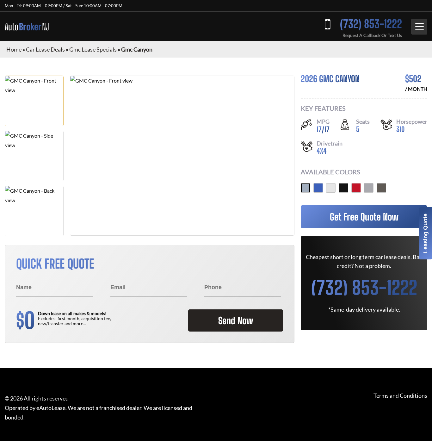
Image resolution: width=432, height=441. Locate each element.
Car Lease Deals (45, 49)
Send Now (235, 320)
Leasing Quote (425, 233)
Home (14, 49)
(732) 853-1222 (371, 23)
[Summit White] (330, 187)
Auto (27, 26)
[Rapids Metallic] (318, 187)
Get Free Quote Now (364, 216)
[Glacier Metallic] (305, 187)
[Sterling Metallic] (368, 187)
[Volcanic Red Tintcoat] (356, 187)
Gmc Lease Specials (93, 49)
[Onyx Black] (343, 187)
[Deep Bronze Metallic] (381, 187)
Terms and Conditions (400, 396)
